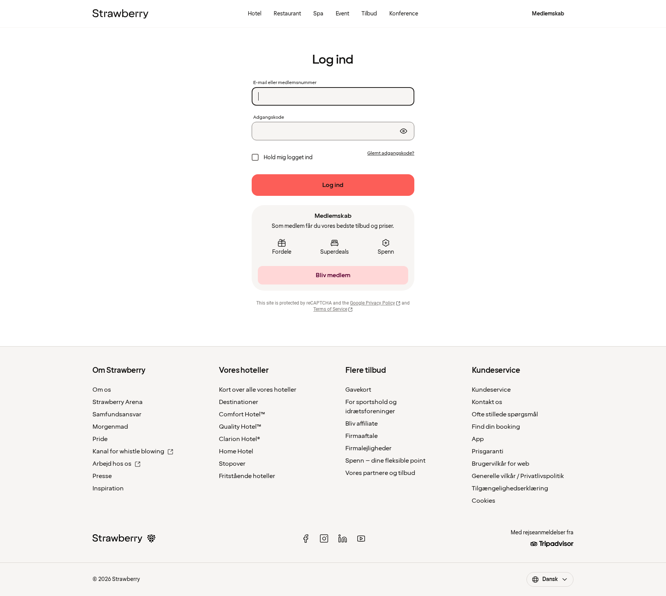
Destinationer (238, 402)
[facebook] (305, 538)
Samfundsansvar (116, 414)
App (478, 439)
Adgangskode (268, 117)
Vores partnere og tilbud (380, 473)
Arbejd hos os (111, 464)
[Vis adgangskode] (403, 131)
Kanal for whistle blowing (128, 451)
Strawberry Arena (117, 402)
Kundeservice (491, 390)
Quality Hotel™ (240, 427)
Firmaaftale (361, 436)
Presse (102, 476)
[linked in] (342, 538)
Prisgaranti (487, 451)
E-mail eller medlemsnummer (284, 83)
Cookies (483, 501)
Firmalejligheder (368, 448)
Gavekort (358, 390)
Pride (100, 439)
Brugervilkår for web (500, 464)
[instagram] (324, 538)
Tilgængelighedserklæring (510, 488)
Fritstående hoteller (247, 476)
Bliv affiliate (361, 423)
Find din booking (496, 427)
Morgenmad (110, 427)
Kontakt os (487, 402)
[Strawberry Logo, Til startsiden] (120, 14)
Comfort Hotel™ (242, 414)
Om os (101, 390)
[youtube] (361, 538)
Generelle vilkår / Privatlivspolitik (518, 476)
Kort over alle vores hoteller (257, 390)
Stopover (232, 464)
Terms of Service (330, 309)
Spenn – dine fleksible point (385, 460)
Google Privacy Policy (372, 303)
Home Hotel (236, 451)
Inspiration (108, 488)
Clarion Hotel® (239, 439)
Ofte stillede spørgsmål (505, 414)
